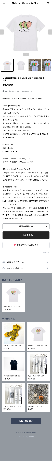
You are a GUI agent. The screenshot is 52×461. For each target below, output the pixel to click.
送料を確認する (26, 91)
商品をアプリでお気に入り (27, 245)
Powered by (23, 437)
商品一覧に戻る (26, 421)
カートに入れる (26, 235)
